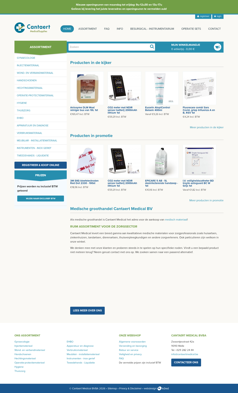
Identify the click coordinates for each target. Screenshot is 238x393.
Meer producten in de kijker (207, 127)
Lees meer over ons (87, 310)
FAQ (106, 29)
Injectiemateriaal (28, 65)
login (218, 16)
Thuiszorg (23, 110)
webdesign (150, 388)
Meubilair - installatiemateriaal (37, 140)
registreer (204, 16)
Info (120, 29)
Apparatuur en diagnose (32, 125)
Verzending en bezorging (133, 345)
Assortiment (87, 29)
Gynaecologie (26, 57)
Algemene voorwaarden (132, 341)
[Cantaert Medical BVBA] (32, 27)
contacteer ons (186, 362)
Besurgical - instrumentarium (152, 29)
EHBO (20, 118)
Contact (214, 29)
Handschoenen (27, 80)
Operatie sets (191, 29)
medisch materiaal (176, 219)
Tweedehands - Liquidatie (33, 155)
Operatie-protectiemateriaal (35, 95)
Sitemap (112, 388)
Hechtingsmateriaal (30, 87)
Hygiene (22, 103)
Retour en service (128, 350)
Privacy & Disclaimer (130, 388)
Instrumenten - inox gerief (34, 148)
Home (67, 29)
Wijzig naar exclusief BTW (40, 198)
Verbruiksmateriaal (29, 133)
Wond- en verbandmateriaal (35, 72)
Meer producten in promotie (206, 200)
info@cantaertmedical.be (184, 354)
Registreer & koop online (40, 165)
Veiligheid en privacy (130, 354)
